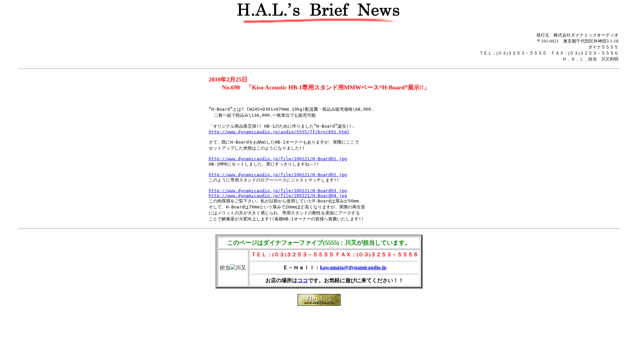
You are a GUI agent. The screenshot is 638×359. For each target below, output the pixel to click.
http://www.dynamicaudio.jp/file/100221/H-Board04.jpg (278, 195)
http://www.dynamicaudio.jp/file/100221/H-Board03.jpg (278, 190)
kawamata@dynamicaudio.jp (353, 267)
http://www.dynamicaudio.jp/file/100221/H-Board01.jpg (278, 158)
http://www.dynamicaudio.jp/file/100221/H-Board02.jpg (278, 174)
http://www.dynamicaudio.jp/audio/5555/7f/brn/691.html (279, 131)
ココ (302, 280)
